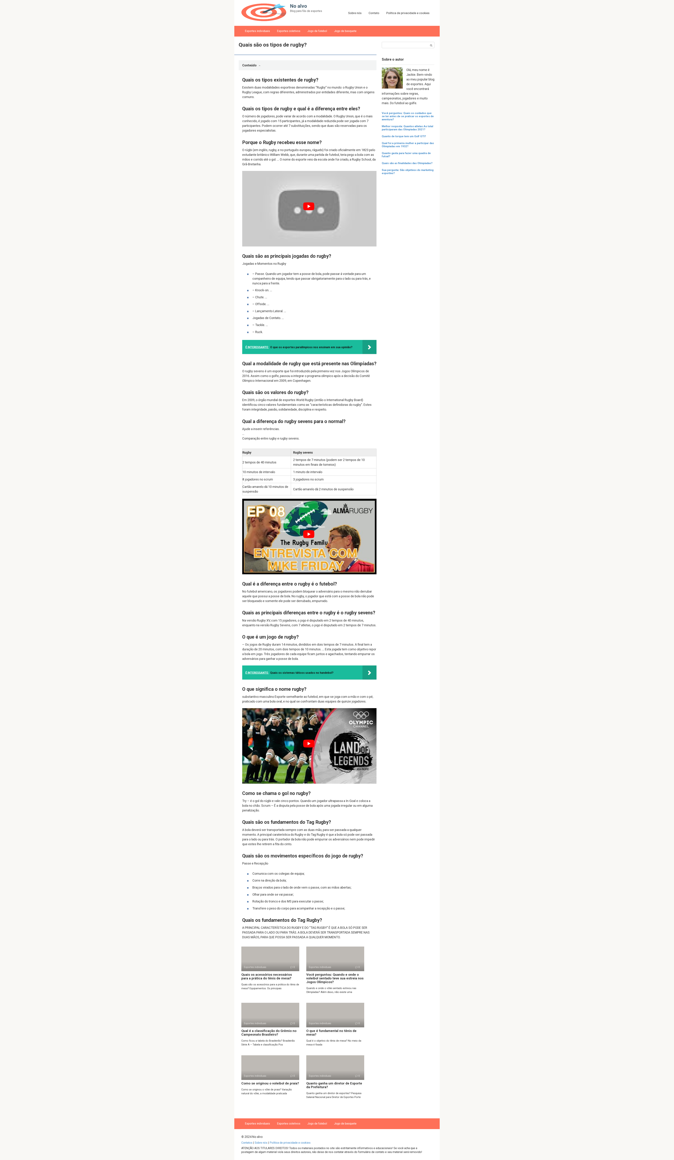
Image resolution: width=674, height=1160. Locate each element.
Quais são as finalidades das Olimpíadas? (407, 163)
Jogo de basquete (345, 31)
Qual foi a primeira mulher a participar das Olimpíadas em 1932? (408, 145)
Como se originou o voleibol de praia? (270, 1083)
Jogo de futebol (317, 31)
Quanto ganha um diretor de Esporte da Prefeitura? (334, 1085)
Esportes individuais (257, 31)
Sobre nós (355, 13)
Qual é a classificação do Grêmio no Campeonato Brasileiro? (268, 1032)
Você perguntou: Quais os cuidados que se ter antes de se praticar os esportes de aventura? (408, 116)
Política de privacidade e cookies (407, 13)
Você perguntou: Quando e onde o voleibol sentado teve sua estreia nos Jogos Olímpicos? (335, 978)
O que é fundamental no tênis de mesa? (331, 1032)
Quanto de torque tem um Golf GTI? (404, 136)
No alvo (298, 6)
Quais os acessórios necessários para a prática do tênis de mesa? (266, 976)
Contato (374, 13)
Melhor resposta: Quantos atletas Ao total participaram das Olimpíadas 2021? (407, 128)
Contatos (246, 1142)
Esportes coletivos (288, 31)
